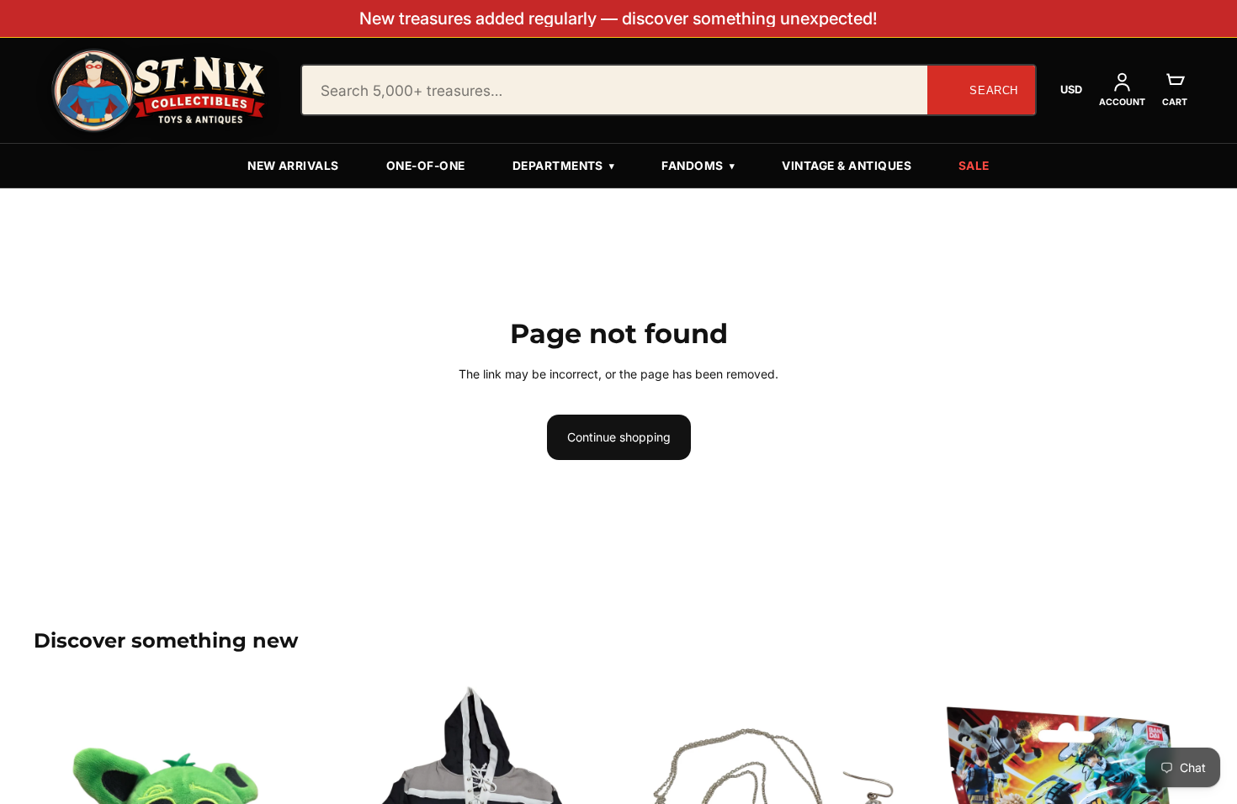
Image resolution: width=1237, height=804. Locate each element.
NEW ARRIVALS (293, 165)
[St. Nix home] (159, 90)
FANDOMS (698, 165)
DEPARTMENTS (563, 165)
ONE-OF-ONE (425, 165)
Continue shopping (619, 437)
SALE (974, 165)
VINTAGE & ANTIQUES (846, 165)
